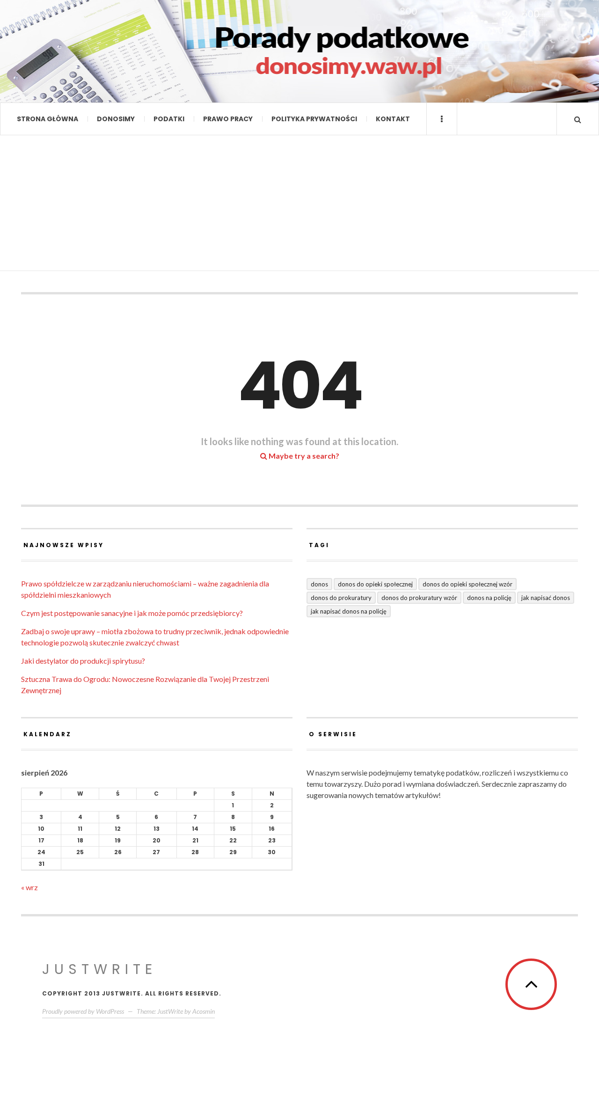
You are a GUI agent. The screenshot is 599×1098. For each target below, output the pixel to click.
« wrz (29, 887)
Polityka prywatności (314, 119)
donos (319, 584)
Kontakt (393, 119)
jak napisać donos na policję (349, 611)
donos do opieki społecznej (375, 584)
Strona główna (47, 119)
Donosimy (116, 119)
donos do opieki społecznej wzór (467, 584)
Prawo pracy (228, 119)
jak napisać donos (545, 597)
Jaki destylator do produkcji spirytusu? (83, 660)
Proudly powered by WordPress (83, 1011)
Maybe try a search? (303, 455)
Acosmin (203, 1011)
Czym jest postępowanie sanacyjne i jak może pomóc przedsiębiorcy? (132, 612)
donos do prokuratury (341, 597)
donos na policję (489, 597)
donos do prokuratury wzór (419, 597)
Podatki (168, 119)
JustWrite (99, 969)
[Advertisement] (299, 205)
